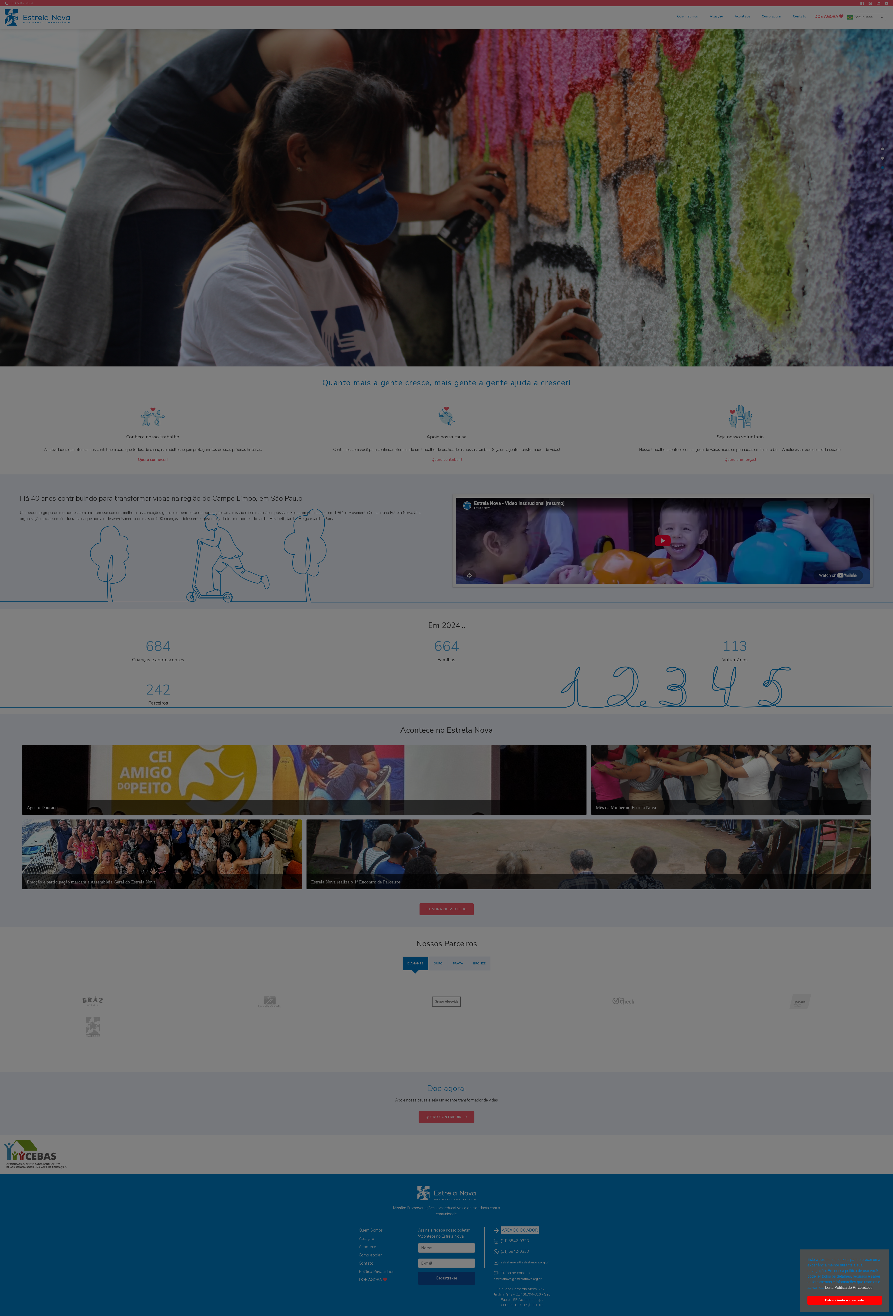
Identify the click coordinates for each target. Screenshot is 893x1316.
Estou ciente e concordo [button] (844, 1300)
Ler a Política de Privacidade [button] (849, 1287)
